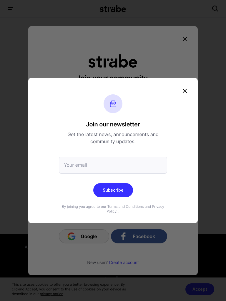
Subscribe (113, 190)
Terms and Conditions (125, 206)
